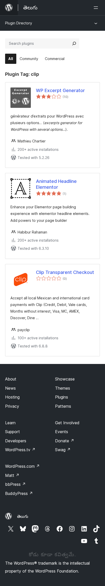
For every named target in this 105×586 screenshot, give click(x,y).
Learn (10, 422)
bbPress (15, 484)
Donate (64, 440)
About (10, 379)
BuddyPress (19, 493)
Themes (62, 388)
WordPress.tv (20, 449)
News (10, 388)
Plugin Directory (18, 23)
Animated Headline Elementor (56, 184)
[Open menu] (97, 7)
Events (61, 431)
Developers (15, 440)
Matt (12, 475)
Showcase (65, 379)
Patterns (63, 406)
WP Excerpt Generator (60, 90)
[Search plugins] (74, 43)
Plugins (61, 397)
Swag (63, 449)
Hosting (12, 397)
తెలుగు (22, 516)
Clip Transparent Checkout (65, 272)
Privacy (12, 406)
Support (12, 431)
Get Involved (67, 422)
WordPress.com (22, 466)
